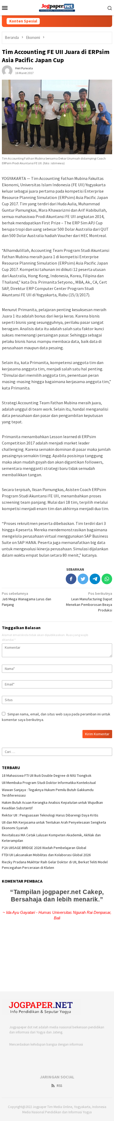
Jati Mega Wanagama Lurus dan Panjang (26, 599)
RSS (59, 1085)
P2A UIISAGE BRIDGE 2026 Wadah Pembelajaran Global (44, 847)
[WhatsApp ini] (107, 579)
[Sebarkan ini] (71, 579)
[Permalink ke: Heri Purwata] (7, 70)
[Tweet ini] (83, 579)
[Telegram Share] (95, 579)
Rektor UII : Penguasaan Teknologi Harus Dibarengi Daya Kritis (50, 815)
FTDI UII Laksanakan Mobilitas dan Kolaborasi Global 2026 (46, 854)
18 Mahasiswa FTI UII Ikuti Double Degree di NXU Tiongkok (46, 775)
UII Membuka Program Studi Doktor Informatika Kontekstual (49, 782)
